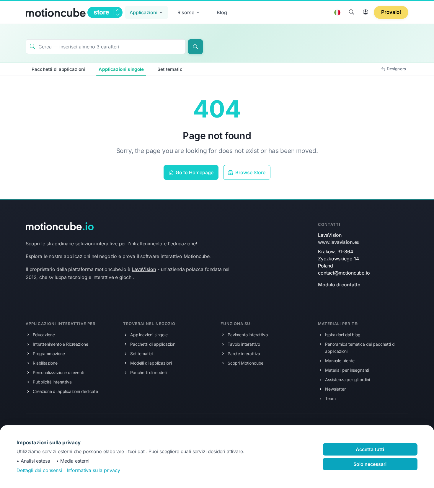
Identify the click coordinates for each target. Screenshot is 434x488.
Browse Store (249, 172)
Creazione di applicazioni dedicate (65, 391)
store (101, 12)
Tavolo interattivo (244, 344)
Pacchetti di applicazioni (58, 69)
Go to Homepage (193, 172)
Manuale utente (340, 360)
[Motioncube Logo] (60, 226)
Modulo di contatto (339, 285)
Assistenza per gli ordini (347, 379)
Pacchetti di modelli (148, 372)
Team (330, 398)
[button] (146, 12)
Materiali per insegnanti (347, 370)
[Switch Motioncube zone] (117, 12)
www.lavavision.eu (339, 242)
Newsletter (335, 388)
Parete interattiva (244, 353)
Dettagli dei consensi (39, 470)
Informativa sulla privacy (93, 470)
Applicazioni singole (121, 69)
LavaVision (144, 269)
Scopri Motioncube (245, 362)
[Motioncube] (56, 12)
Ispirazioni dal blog (342, 334)
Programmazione (49, 353)
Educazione (44, 334)
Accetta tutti (370, 449)
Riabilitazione (45, 362)
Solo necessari (369, 464)
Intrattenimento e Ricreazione (60, 344)
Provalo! (391, 12)
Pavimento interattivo (248, 334)
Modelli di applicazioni (151, 362)
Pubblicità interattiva (52, 381)
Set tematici (170, 69)
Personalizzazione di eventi (58, 372)
